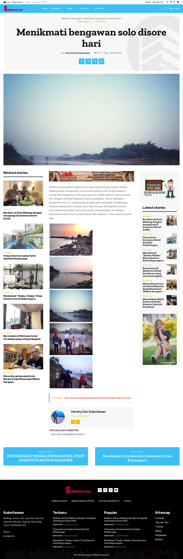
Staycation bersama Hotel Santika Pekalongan (19, 257)
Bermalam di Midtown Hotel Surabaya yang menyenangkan (22, 337)
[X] (174, 2)
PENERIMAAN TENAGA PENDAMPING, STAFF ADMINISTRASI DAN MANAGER (45, 458)
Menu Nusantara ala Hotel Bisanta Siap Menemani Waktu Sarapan (21, 379)
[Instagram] (171, 2)
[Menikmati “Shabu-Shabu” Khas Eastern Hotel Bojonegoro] (23, 276)
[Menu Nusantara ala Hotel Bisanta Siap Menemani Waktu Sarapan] (23, 356)
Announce (8, 209)
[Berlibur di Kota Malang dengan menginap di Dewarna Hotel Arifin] (23, 193)
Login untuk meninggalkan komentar (67, 434)
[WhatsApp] (101, 61)
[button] (165, 8)
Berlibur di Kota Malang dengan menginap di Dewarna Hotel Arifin (22, 215)
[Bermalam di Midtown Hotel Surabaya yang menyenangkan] (23, 316)
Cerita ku (101, 21)
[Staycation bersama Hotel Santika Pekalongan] (23, 236)
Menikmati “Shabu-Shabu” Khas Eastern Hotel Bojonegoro (22, 297)
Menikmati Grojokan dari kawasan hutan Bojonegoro (137, 458)
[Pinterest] (95, 61)
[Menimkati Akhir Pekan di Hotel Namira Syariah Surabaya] (172, 300)
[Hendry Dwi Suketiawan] (59, 417)
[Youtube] (178, 2)
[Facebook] (167, 2)
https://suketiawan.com (80, 416)
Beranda (65, 18)
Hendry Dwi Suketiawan (77, 53)
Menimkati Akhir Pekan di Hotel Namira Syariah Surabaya (153, 303)
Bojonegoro (76, 18)
